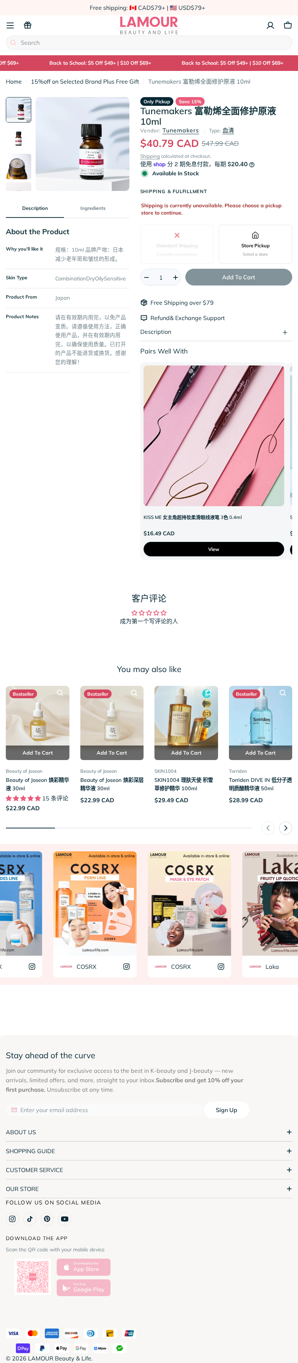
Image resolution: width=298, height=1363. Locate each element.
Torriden (238, 771)
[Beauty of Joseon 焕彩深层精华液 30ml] (112, 718)
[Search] (13, 42)
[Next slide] (285, 828)
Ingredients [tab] (93, 208)
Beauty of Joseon (24, 771)
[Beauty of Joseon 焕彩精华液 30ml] (37, 718)
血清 (228, 130)
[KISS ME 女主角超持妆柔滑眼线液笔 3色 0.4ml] (214, 435)
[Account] (270, 25)
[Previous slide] (268, 828)
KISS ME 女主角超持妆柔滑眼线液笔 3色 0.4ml (193, 517)
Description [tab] (35, 208)
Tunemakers (180, 130)
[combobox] (149, 42)
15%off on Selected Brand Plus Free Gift (85, 81)
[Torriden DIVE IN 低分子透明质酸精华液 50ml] (261, 718)
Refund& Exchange (176, 317)
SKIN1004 (165, 771)
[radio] (177, 244)
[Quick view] (60, 693)
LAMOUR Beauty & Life (59, 1358)
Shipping (150, 156)
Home (14, 81)
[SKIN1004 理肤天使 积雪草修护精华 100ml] (186, 718)
